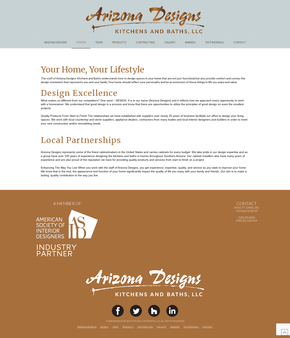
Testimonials (191, 326)
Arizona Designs (86, 326)
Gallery (161, 326)
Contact (208, 326)
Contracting (145, 326)
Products (128, 326)
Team (115, 326)
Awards (174, 326)
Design (104, 326)
